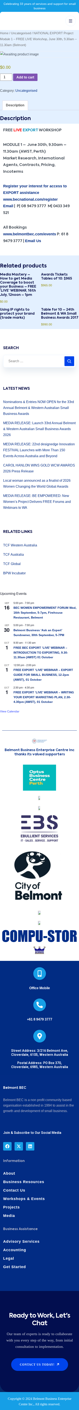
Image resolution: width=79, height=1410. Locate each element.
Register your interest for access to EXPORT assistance (35, 189)
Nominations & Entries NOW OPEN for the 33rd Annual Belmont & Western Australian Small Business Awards (38, 408)
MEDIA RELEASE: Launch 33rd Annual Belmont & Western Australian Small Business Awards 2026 (39, 429)
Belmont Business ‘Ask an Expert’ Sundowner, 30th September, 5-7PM (38, 632)
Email (8, 206)
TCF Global (12, 564)
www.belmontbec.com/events (29, 234)
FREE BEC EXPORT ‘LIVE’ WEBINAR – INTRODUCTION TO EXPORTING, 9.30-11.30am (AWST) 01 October (40, 652)
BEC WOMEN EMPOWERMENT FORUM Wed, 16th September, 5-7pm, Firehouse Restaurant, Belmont (44, 612)
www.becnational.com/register (30, 199)
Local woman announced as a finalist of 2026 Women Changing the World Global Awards (37, 483)
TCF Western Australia (20, 545)
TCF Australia (13, 554)
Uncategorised (21, 33)
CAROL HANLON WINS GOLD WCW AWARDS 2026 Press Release (39, 468)
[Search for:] (39, 361)
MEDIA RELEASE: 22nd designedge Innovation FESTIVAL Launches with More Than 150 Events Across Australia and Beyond (39, 450)
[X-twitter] (19, 1146)
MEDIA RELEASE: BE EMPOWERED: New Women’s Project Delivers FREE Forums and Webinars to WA (37, 501)
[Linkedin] (30, 1146)
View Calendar (9, 711)
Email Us (33, 241)
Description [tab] (15, 105)
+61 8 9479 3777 (39, 1019)
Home (4, 33)
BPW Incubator (14, 573)
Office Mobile (39, 988)
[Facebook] (7, 1146)
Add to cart (25, 77)
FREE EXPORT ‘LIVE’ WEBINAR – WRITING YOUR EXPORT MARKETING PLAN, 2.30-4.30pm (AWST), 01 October (43, 697)
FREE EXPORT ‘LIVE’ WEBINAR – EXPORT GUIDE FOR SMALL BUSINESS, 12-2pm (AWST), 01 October (43, 674)
